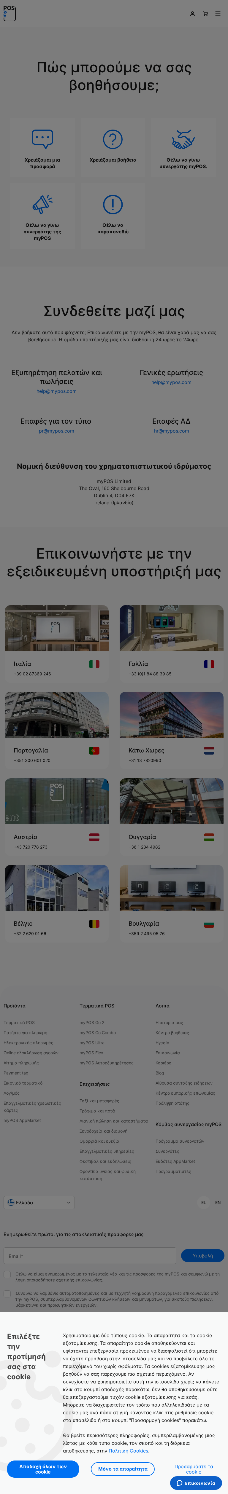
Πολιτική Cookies (128, 1451)
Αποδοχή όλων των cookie (43, 1469)
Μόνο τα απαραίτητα (123, 1469)
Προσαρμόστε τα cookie (194, 1469)
